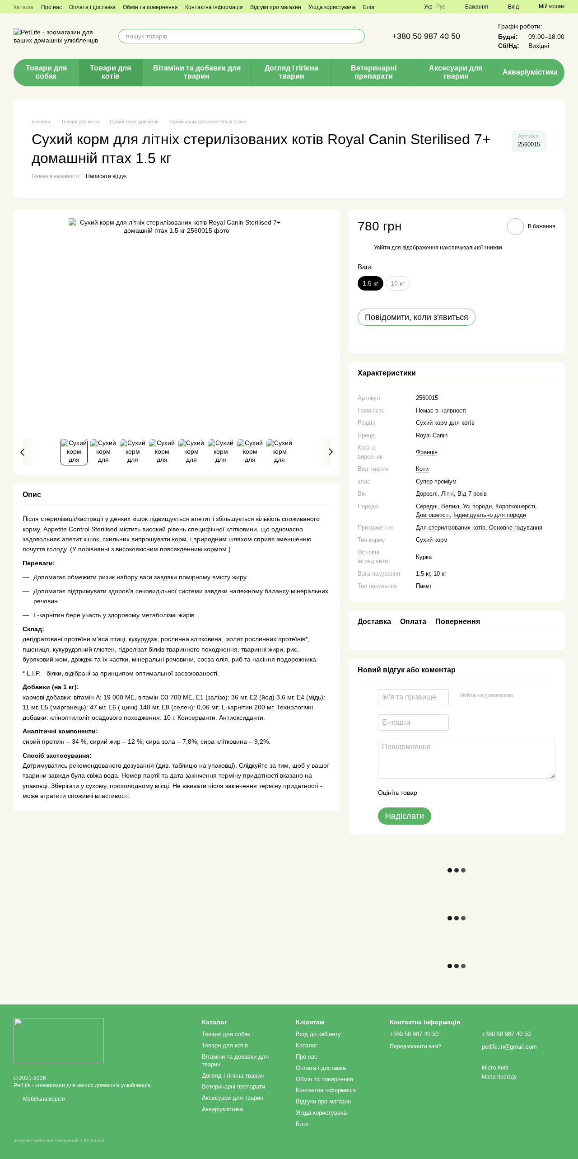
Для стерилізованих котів (450, 527)
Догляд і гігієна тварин (291, 72)
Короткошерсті (515, 506)
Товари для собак (46, 72)
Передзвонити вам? (415, 1046)
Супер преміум (436, 481)
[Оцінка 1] (432, 793)
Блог (369, 7)
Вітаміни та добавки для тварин (197, 72)
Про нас (51, 7)
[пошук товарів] (357, 36)
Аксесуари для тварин (455, 72)
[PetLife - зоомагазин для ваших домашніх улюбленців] (59, 1040)
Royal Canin (431, 435)
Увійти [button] (382, 247)
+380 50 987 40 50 (426, 36)
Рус (440, 6)
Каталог (24, 7)
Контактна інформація (214, 7)
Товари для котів (110, 72)
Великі (450, 506)
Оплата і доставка (92, 7)
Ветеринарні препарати (373, 72)
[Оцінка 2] (446, 793)
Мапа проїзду (499, 1077)
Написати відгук (106, 176)
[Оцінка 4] (475, 793)
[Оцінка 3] (461, 793)
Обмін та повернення (150, 7)
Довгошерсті (433, 514)
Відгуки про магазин (275, 7)
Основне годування (515, 527)
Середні (427, 506)
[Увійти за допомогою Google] (537, 695)
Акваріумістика (530, 72)
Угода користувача (332, 7)
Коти (422, 468)
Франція (427, 452)
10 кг (398, 283)
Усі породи (477, 506)
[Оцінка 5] (490, 793)
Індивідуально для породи (489, 514)
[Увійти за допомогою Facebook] (522, 695)
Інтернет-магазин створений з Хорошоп (59, 1140)
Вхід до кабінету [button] (318, 1034)
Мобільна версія (43, 1099)
